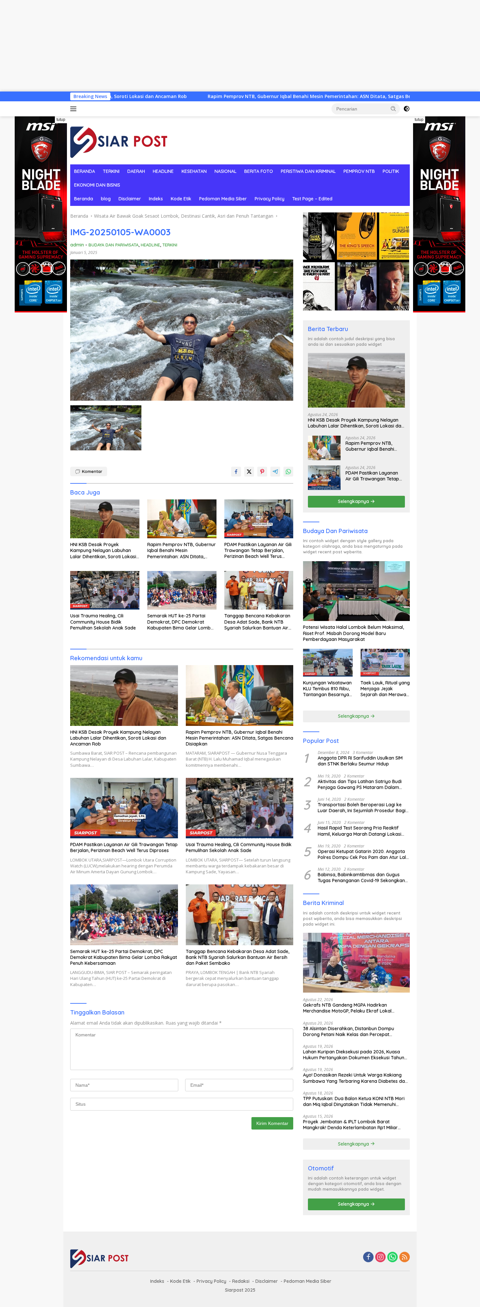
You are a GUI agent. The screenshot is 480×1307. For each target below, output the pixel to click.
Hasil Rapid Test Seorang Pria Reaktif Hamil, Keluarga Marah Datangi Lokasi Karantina (359, 831)
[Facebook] (368, 1257)
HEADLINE (163, 171)
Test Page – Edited (312, 199)
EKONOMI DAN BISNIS (97, 185)
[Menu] (74, 108)
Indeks (156, 199)
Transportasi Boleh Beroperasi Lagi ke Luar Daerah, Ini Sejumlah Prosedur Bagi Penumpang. (362, 807)
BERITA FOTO (258, 171)
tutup (60, 119)
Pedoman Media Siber (223, 199)
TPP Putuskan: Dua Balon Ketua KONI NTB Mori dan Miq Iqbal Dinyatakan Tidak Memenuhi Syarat (354, 1101)
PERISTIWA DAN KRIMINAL (308, 171)
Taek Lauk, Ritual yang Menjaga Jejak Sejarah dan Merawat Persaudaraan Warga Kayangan (385, 689)
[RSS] (404, 1257)
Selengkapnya (354, 501)
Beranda (83, 199)
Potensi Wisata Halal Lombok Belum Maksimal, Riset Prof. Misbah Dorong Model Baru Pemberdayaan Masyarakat (353, 633)
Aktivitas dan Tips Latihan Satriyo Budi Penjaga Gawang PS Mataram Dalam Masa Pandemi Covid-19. (360, 784)
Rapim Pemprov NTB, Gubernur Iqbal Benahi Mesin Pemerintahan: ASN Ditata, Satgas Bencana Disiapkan (247, 96)
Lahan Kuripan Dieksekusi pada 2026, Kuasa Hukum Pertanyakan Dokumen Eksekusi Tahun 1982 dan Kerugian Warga (353, 1055)
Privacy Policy (269, 199)
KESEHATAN (194, 171)
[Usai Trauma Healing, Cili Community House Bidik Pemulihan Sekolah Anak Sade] (104, 590)
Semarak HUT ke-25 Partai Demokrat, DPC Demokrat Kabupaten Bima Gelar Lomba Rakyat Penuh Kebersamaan (180, 622)
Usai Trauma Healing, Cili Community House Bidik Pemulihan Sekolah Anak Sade (103, 621)
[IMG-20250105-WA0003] (105, 427)
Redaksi (240, 1281)
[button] (393, 108)
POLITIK (391, 171)
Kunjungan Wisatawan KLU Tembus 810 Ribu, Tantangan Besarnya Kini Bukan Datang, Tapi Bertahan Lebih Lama (327, 689)
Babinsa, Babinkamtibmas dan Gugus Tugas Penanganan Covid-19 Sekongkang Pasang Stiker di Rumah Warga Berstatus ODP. (363, 877)
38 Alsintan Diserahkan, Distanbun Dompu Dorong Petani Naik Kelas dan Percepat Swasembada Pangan (348, 1031)
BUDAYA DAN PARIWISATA (113, 244)
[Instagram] (380, 1257)
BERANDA (84, 171)
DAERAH (136, 171)
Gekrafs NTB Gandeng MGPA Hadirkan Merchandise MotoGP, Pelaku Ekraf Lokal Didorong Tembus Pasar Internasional (347, 1008)
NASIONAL (225, 171)
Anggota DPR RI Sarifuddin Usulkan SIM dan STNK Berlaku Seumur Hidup (360, 761)
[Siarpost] (119, 140)
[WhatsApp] (392, 1257)
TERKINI (111, 171)
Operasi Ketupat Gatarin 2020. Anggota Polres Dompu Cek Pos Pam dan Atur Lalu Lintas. (363, 854)
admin (77, 245)
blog (106, 199)
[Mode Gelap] (406, 108)
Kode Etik (181, 199)
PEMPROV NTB (359, 171)
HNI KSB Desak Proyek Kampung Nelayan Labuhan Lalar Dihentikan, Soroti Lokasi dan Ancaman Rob (103, 551)
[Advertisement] (196, 46)
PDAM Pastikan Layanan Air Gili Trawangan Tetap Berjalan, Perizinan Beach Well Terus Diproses (258, 551)
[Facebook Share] (236, 472)
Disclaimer (130, 199)
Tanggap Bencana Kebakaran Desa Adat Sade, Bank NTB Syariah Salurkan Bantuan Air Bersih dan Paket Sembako (257, 622)
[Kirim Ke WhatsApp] (288, 472)
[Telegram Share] (275, 472)
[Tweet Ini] (249, 472)
